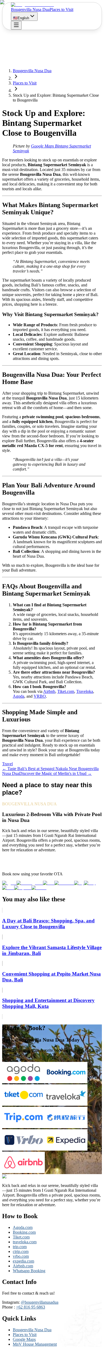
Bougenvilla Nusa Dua (30, 9)
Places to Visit (61, 9)
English (21, 18)
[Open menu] (16, 25)
